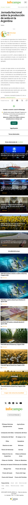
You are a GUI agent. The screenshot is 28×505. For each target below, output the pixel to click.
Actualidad (8, 7)
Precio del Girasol (7, 477)
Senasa (20, 428)
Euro (16, 483)
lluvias (20, 449)
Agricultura (20, 424)
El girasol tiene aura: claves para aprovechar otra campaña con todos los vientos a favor (13, 224)
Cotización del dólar (7, 433)
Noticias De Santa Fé (7, 464)
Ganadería (20, 441)
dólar (12, 483)
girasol (7, 485)
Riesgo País (7, 469)
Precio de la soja (20, 469)
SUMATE (14, 123)
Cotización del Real (7, 437)
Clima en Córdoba (7, 460)
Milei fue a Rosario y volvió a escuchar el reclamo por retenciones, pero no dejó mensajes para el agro (14, 154)
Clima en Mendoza (21, 460)
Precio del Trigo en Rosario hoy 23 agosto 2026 (12, 365)
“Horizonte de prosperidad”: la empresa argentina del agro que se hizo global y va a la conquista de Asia (13, 188)
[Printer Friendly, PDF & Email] (26, 100)
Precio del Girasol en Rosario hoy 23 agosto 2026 (13, 386)
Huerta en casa (7, 445)
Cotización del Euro (20, 433)
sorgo (22, 485)
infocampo (4, 158)
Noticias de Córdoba (20, 464)
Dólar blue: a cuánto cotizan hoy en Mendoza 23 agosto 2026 (13, 300)
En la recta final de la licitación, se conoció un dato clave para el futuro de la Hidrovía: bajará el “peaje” (13, 241)
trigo (2, 485)
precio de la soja (15, 485)
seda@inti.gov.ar (10, 97)
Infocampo (3, 7)
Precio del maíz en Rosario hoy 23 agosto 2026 (12, 344)
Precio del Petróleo (21, 477)
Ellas (7, 441)
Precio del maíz (7, 473)
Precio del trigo (21, 473)
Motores (20, 445)
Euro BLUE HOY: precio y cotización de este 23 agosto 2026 (12, 323)
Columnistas (5, 227)
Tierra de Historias (7, 449)
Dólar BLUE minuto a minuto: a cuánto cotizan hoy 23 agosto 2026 (14, 274)
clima (2, 488)
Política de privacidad (14, 415)
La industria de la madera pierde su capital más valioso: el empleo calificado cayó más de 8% (13, 172)
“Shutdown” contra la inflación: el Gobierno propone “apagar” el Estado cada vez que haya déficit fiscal (12, 206)
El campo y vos (21, 437)
